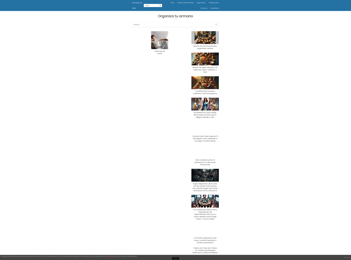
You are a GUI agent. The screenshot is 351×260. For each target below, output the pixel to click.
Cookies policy (213, 3)
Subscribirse (214, 8)
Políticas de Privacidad (185, 3)
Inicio (172, 3)
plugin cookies (347, 257)
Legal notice (201, 3)
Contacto (203, 8)
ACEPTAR (175, 258)
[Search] (160, 5)
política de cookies (111, 256)
